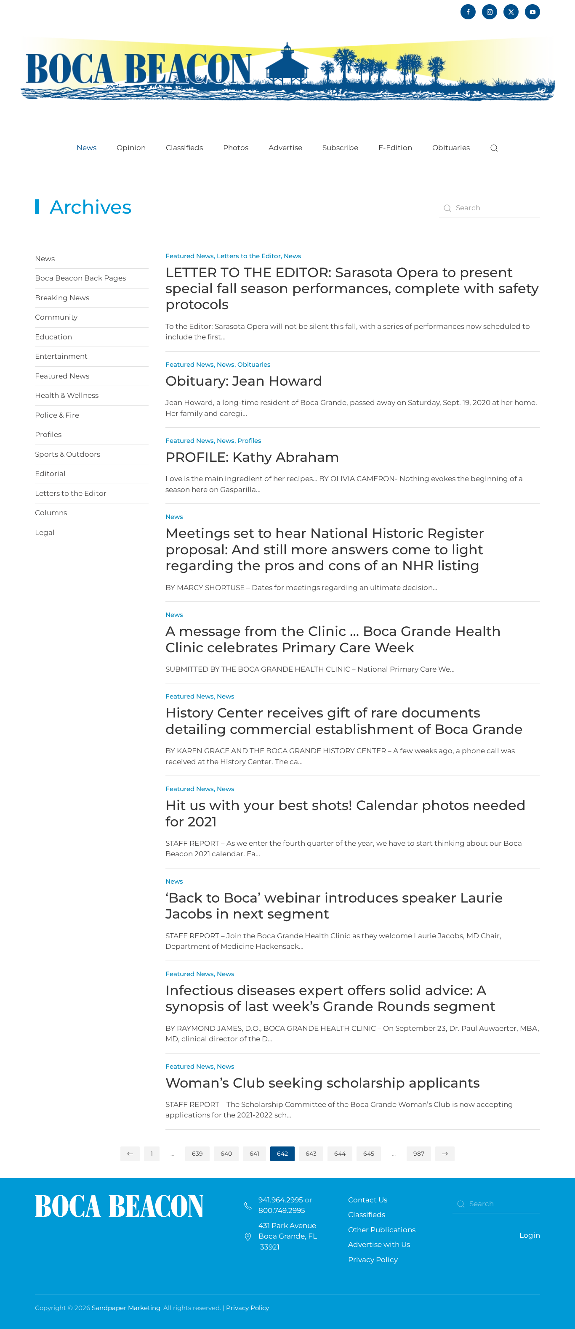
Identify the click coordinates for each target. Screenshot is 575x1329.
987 (418, 1153)
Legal (45, 532)
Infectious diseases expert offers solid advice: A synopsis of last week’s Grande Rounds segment (330, 998)
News (45, 258)
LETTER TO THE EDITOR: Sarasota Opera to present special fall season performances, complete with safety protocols (352, 288)
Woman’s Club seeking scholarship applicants (322, 1083)
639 (197, 1153)
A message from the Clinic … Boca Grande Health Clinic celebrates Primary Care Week (333, 639)
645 (368, 1153)
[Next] (445, 1153)
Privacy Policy (373, 1259)
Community (56, 317)
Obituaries (254, 364)
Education (53, 337)
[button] (494, 148)
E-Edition (395, 147)
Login (529, 1235)
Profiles (48, 434)
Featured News (62, 376)
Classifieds (184, 147)
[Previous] (130, 1153)
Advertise (285, 147)
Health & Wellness (66, 395)
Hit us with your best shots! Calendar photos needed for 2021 (345, 813)
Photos (235, 147)
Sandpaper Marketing (126, 1308)
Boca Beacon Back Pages (80, 278)
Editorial (50, 473)
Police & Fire (57, 415)
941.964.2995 (280, 1200)
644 (340, 1153)
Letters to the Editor (70, 493)
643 (311, 1153)
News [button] (86, 147)
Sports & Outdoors (67, 454)
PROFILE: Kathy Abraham (252, 457)
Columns (51, 512)
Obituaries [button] (451, 147)
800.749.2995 (281, 1210)
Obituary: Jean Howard (243, 381)
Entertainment (61, 356)
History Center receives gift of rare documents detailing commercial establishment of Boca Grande (344, 720)
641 (254, 1153)
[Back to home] (287, 68)
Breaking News (62, 298)
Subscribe (340, 147)
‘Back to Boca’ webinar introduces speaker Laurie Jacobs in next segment (334, 906)
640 (226, 1153)
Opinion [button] (131, 147)
